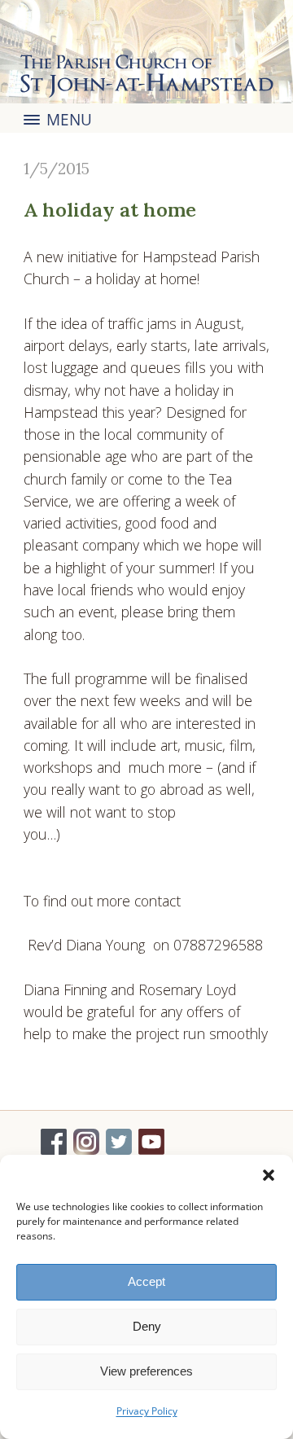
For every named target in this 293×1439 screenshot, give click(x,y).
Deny (147, 1326)
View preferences (146, 1371)
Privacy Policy (146, 1411)
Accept (146, 1281)
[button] (268, 1175)
